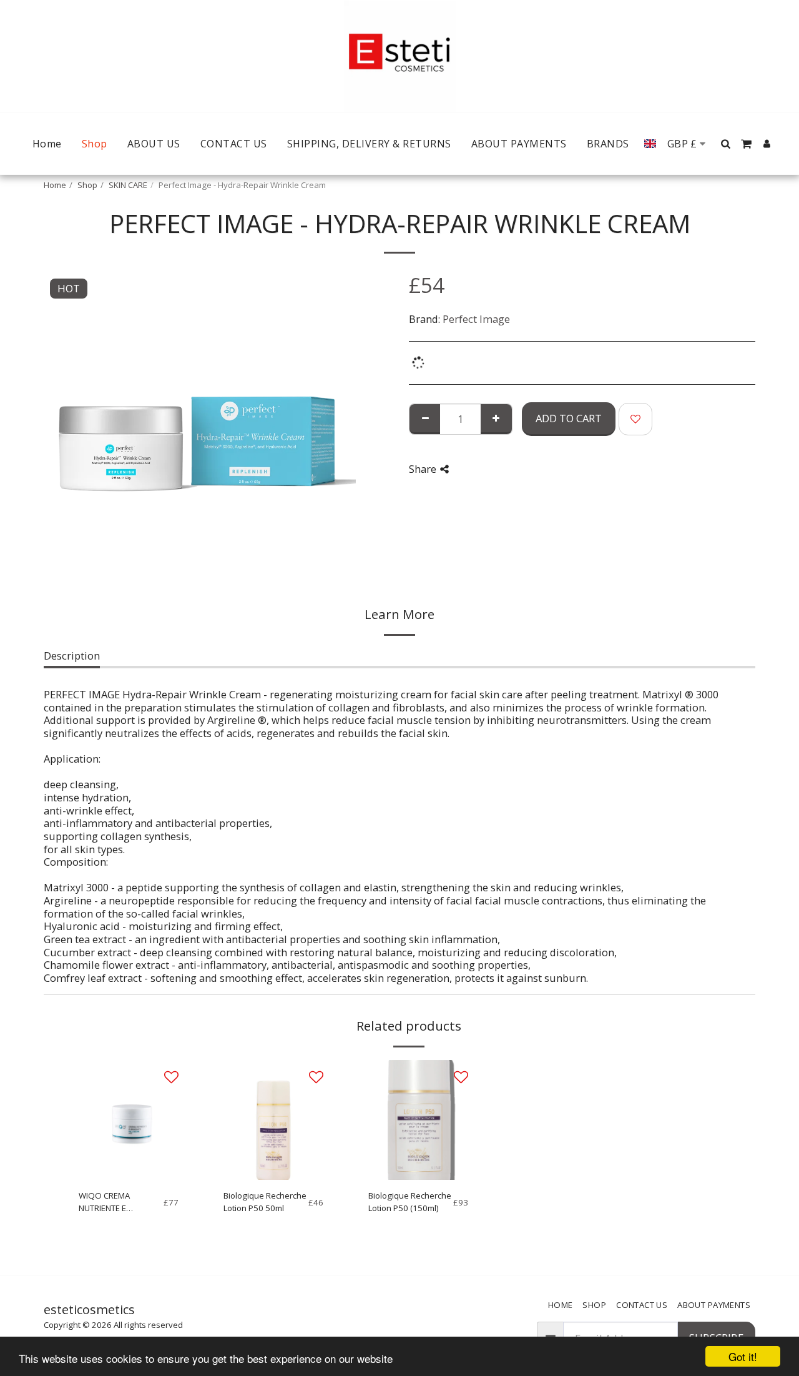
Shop (87, 185)
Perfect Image (476, 319)
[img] (129, 1120)
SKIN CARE (128, 185)
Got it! (742, 1356)
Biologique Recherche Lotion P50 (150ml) (409, 1202)
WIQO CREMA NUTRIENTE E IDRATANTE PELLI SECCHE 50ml (109, 1202)
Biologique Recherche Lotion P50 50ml (264, 1202)
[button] (726, 144)
